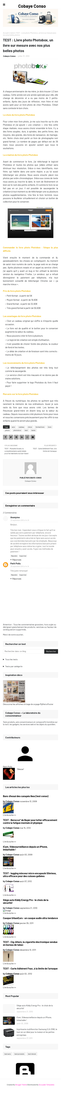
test (26, 430)
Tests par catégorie (13, 666)
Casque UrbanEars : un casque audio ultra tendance (30, 918)
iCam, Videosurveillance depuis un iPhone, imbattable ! (25, 848)
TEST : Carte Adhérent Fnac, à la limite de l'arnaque (30, 968)
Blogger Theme (21, 1085)
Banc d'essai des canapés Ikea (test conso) (25, 796)
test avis (7, 1054)
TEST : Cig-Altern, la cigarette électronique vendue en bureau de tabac (30, 943)
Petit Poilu (15, 563)
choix (30, 427)
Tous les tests (11, 659)
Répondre (14, 556)
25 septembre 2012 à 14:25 (20, 520)
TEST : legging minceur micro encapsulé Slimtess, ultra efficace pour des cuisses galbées (29, 874)
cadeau (21, 427)
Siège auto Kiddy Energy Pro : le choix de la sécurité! (25, 901)
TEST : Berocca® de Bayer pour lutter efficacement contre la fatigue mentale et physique (30, 821)
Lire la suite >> (9, 815)
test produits (19, 1054)
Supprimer (22, 556)
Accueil (5, 33)
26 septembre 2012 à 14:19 (20, 566)
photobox (17, 430)
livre (49, 427)
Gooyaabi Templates (46, 1085)
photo (7, 430)
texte (12, 33)
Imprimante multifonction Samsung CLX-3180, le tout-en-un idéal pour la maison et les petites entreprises (37, 1032)
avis (13, 427)
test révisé (32, 1054)
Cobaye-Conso (9, 56)
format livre (40, 427)
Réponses (16, 559)
